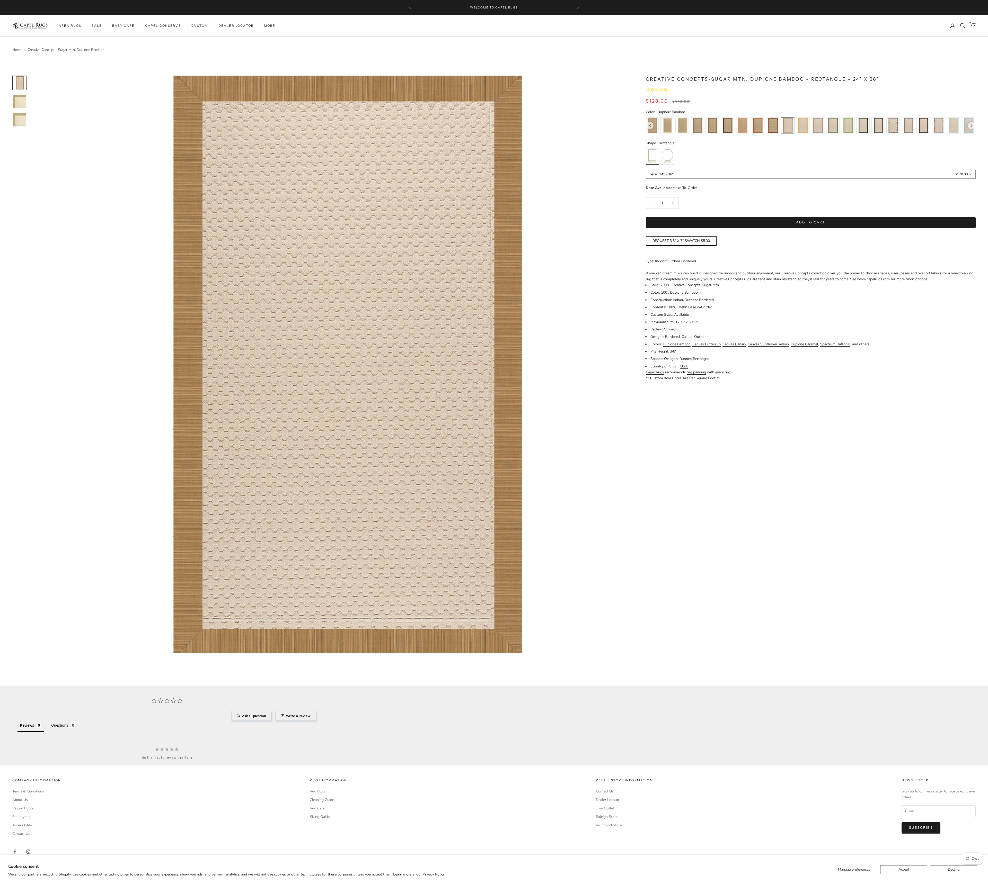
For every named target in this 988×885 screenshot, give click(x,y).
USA (684, 366)
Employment (22, 816)
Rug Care (317, 808)
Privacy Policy (434, 874)
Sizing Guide (320, 816)
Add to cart (810, 222)
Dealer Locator (236, 26)
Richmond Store (609, 825)
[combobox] (811, 174)
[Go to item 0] (19, 83)
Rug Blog (317, 791)
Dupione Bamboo (684, 292)
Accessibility (22, 825)
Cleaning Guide (322, 799)
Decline (953, 869)
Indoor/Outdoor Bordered (693, 299)
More (270, 26)
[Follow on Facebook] (14, 851)
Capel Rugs (655, 372)
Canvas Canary (734, 344)
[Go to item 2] (19, 120)
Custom (199, 26)
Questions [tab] (59, 725)
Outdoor (701, 336)
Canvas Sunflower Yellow (768, 344)
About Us (20, 799)
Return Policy (23, 808)
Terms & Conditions (28, 791)
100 (664, 292)
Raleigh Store (606, 816)
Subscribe (921, 827)
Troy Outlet (605, 808)
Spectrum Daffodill (835, 344)
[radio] (667, 125)
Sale (97, 26)
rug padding (696, 372)
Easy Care (123, 26)
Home (17, 49)
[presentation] (650, 125)
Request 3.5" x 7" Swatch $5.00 (681, 240)
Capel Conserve (163, 26)
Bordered (672, 336)
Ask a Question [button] (254, 716)
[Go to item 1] (19, 101)
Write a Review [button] (298, 716)
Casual (687, 336)
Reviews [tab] (27, 725)
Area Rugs (70, 26)
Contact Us (21, 833)
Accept (903, 869)
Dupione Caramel (804, 344)
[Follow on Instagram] (28, 851)
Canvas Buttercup (706, 344)
